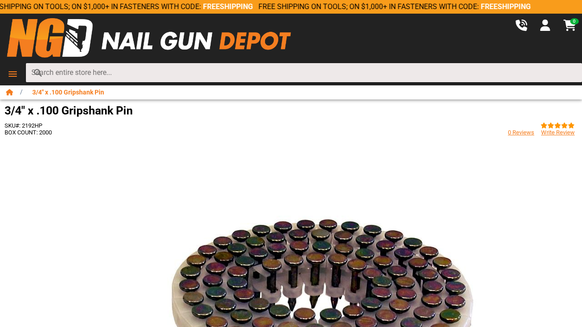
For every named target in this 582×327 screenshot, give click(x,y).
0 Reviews (521, 132)
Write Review (558, 132)
